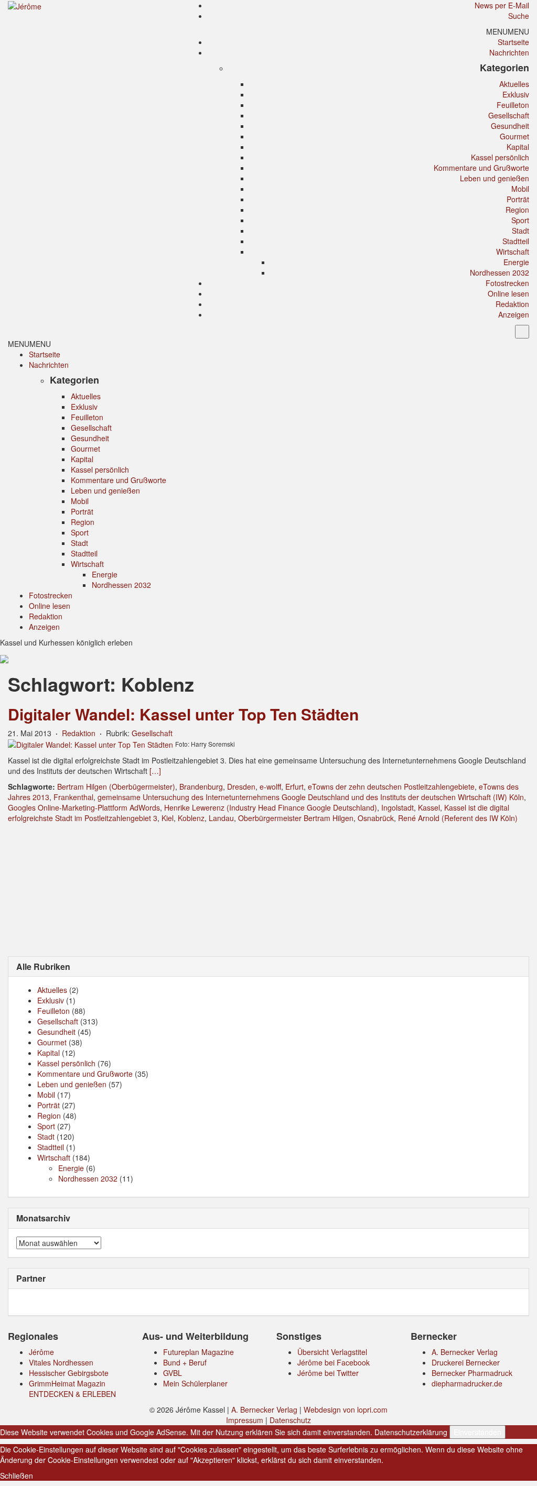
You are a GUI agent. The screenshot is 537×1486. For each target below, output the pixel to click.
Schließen (16, 1475)
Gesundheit (510, 126)
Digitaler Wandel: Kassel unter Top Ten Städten (183, 714)
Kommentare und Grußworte (481, 167)
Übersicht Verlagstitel (332, 1352)
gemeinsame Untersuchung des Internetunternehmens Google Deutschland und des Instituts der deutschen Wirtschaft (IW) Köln (311, 797)
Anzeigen (513, 314)
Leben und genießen (494, 178)
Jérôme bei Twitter (328, 1373)
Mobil (520, 188)
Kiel (168, 818)
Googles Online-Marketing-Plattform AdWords (84, 807)
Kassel (429, 807)
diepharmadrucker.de (467, 1383)
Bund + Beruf (185, 1362)
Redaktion (512, 304)
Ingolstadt (397, 807)
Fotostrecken (507, 283)
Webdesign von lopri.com (346, 1409)
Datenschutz (290, 1420)
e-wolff (270, 786)
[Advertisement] (268, 888)
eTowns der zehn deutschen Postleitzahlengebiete (391, 786)
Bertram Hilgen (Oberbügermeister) (116, 786)
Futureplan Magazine (198, 1352)
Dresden (241, 786)
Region (517, 209)
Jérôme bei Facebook (333, 1362)
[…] (155, 771)
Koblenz (191, 818)
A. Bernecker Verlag (465, 1352)
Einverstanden (477, 1432)
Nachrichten (509, 52)
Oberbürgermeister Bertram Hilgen (295, 818)
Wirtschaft (512, 251)
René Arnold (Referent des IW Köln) (458, 818)
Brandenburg (201, 786)
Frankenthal (73, 797)
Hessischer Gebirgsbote (69, 1373)
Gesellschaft (508, 115)
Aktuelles (514, 84)
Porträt (518, 199)
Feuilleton (513, 105)
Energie (516, 262)
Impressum (244, 1420)
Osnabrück (376, 818)
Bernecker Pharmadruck (472, 1373)
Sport (520, 220)
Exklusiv (515, 94)
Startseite (513, 42)
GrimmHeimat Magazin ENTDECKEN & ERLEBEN (72, 1388)
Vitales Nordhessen (61, 1362)
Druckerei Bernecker (466, 1362)
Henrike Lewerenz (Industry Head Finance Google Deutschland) (270, 807)
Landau (221, 818)
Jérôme (41, 1352)
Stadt (520, 230)
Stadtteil (515, 241)
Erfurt (294, 786)
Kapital (518, 146)
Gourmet (514, 136)
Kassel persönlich (500, 157)
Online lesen (508, 293)
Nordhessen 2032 (499, 272)
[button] (507, 31)
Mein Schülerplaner (195, 1383)
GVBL (172, 1373)
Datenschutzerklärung (410, 1432)
